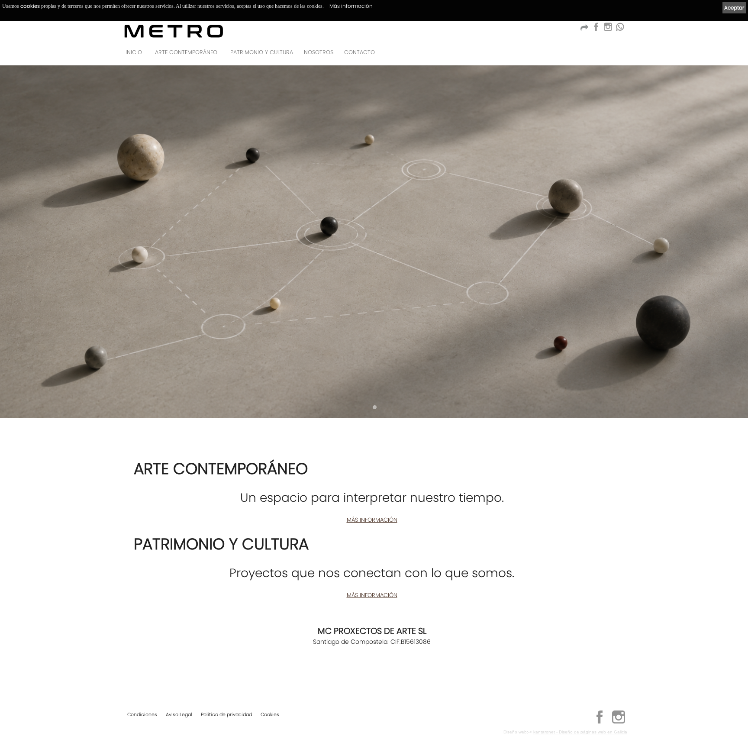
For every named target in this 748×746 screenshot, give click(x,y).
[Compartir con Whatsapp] (619, 29)
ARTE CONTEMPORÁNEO (186, 52)
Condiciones (142, 714)
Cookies (270, 714)
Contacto (359, 52)
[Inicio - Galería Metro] (174, 31)
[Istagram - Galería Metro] (607, 29)
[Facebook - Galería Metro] (595, 29)
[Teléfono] (618, 55)
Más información (351, 6)
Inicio (134, 52)
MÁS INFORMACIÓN (372, 520)
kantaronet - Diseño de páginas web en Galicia (580, 732)
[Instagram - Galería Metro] (618, 722)
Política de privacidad (226, 714)
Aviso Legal (179, 714)
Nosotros (318, 52)
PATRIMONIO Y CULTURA (261, 52)
